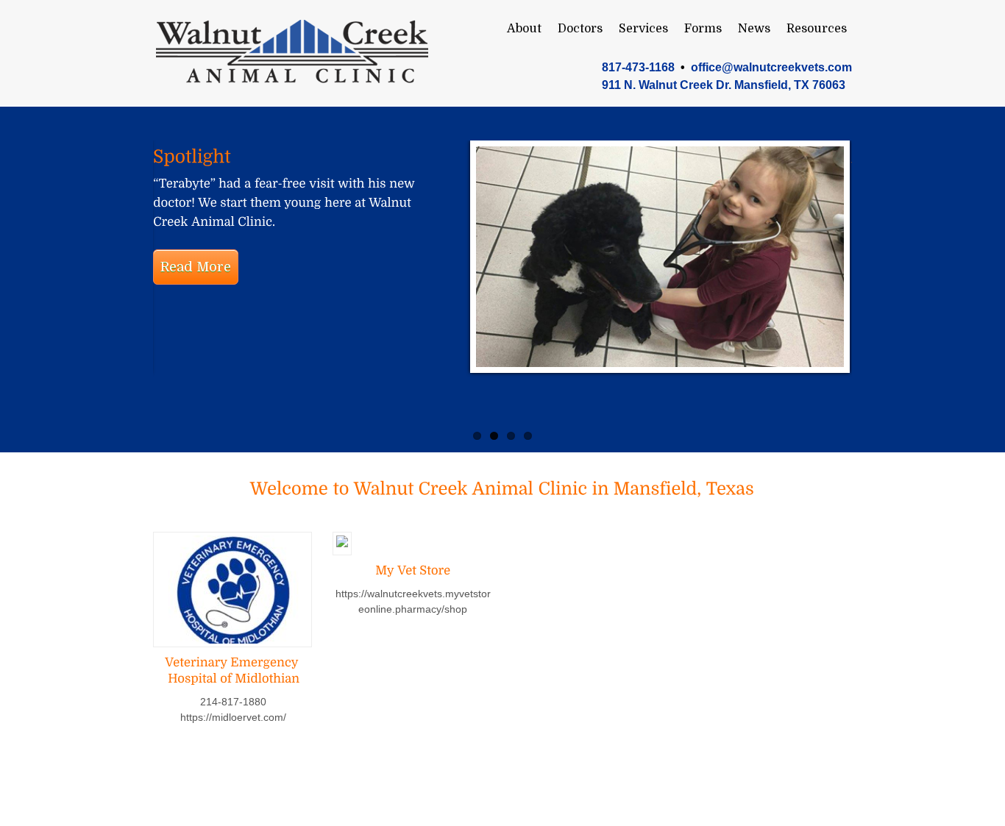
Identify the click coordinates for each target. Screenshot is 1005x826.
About (524, 28)
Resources (816, 28)
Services (643, 28)
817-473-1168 (638, 67)
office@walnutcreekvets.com (771, 67)
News (754, 28)
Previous (54, 276)
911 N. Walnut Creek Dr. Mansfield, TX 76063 (723, 85)
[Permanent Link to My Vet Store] (412, 570)
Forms (703, 28)
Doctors (580, 28)
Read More (195, 267)
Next (951, 276)
